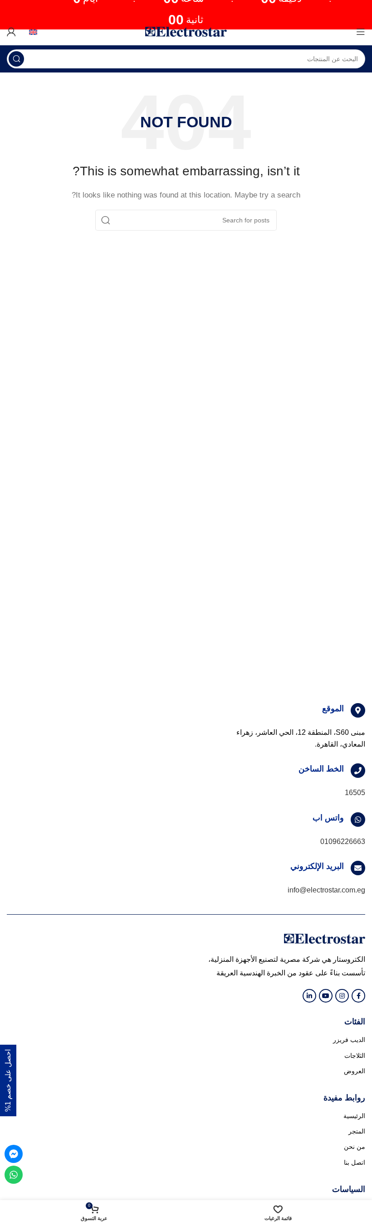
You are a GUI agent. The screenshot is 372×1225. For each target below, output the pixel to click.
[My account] (11, 32)
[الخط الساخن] (358, 770)
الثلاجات (354, 1055)
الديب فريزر (349, 1039)
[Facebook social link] (358, 996)
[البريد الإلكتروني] (358, 868)
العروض (354, 1071)
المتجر (356, 1131)
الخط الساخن (321, 768)
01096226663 (342, 841)
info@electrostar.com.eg (326, 890)
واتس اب (328, 817)
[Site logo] (186, 31)
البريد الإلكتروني (317, 866)
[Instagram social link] (342, 996)
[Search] (16, 59)
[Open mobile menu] (361, 32)
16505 (355, 792)
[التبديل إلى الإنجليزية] (30, 32)
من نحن (354, 1146)
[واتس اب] (358, 819)
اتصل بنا (354, 1162)
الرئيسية (354, 1115)
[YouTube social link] (326, 996)
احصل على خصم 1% (8, 1080)
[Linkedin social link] (309, 996)
